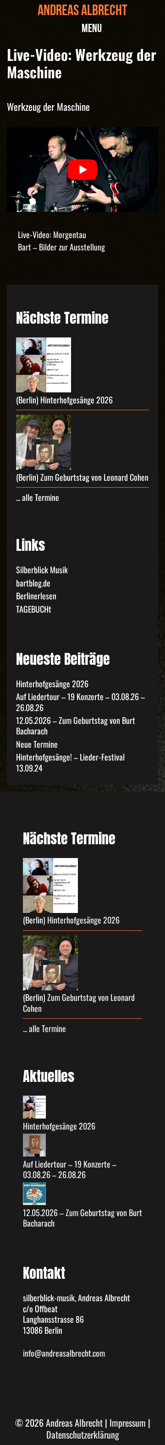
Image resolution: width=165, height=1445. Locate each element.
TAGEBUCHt (33, 609)
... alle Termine (37, 497)
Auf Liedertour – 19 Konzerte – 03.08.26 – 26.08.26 (80, 701)
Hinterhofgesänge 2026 (76, 400)
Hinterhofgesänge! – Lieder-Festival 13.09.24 (70, 762)
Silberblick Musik (42, 570)
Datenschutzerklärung (82, 1434)
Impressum (128, 1422)
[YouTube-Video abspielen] (82, 169)
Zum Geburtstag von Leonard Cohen (94, 477)
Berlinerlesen (36, 596)
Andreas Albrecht (82, 12)
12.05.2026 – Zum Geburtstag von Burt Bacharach (75, 725)
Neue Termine (37, 744)
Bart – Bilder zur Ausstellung (61, 247)
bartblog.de (33, 583)
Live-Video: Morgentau (52, 234)
